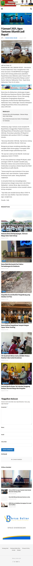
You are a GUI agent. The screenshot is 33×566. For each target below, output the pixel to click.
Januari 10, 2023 (13, 506)
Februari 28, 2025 (13, 493)
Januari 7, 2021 (23, 38)
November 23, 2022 (7, 486)
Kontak (13, 550)
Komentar (4, 407)
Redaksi (19, 550)
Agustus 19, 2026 (5, 238)
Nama (2, 427)
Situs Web (4, 441)
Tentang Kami (5, 548)
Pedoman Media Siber (15, 548)
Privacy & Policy (26, 548)
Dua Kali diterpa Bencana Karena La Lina (19, 497)
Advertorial (5, 322)
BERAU (3, 230)
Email (2, 434)
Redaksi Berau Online (11, 38)
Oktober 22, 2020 (13, 499)
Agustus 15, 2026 (5, 268)
